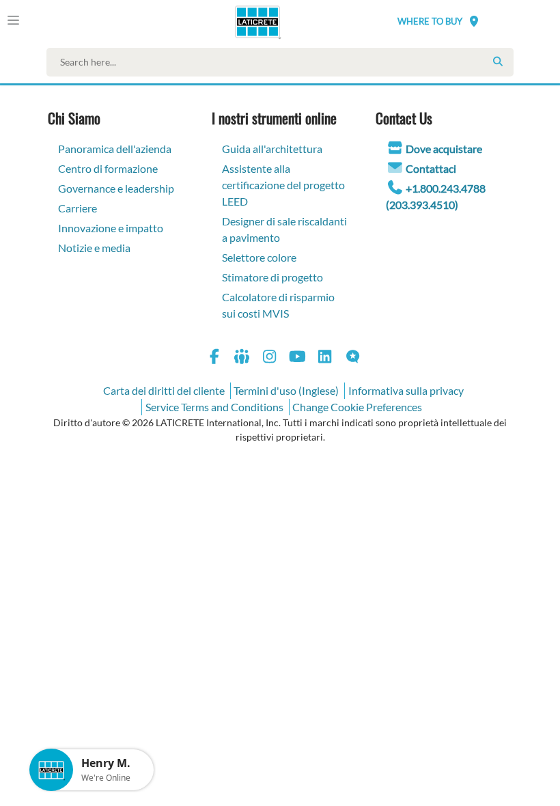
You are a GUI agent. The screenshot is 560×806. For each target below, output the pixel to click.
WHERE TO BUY (429, 21)
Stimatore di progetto (272, 276)
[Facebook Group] (242, 358)
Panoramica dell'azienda (114, 148)
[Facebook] (214, 358)
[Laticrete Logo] (253, 22)
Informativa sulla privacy (406, 390)
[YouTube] (297, 358)
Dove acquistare (444, 148)
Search (498, 61)
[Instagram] (269, 358)
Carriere (77, 208)
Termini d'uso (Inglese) (286, 390)
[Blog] (353, 358)
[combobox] (283, 62)
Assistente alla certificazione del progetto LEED (283, 185)
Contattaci (431, 168)
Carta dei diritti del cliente (164, 390)
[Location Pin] (474, 20)
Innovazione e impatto (110, 227)
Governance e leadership (116, 188)
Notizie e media (94, 247)
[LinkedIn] (325, 358)
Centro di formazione (108, 168)
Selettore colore (259, 257)
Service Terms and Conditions (214, 406)
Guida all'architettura (272, 148)
